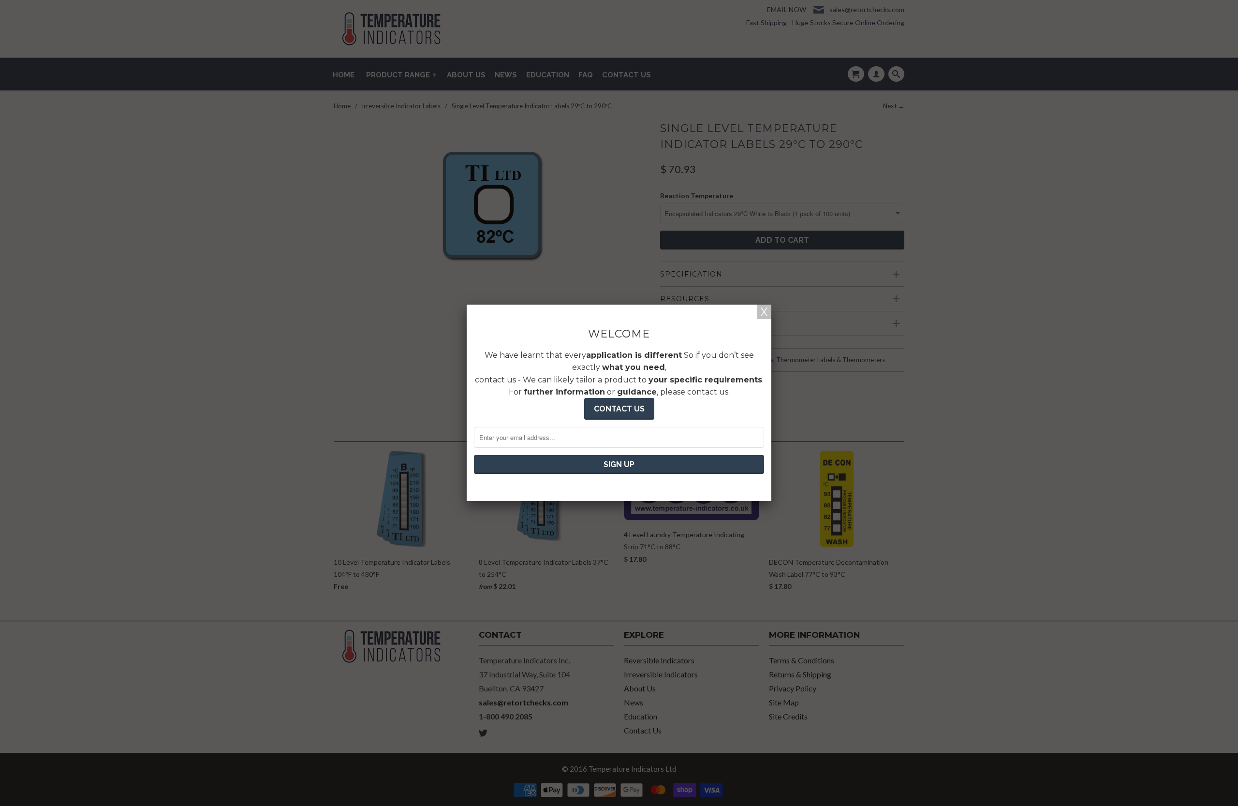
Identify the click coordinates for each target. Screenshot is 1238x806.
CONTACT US (619, 408)
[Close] (764, 312)
